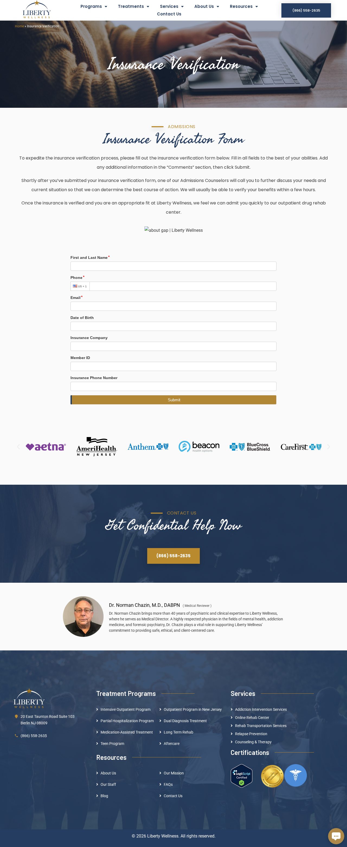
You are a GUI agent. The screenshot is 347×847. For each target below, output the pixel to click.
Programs (91, 6)
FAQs (168, 784)
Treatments (131, 6)
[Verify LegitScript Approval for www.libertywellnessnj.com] (241, 775)
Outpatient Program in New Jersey (193, 709)
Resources (241, 6)
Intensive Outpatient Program (125, 709)
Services (169, 6)
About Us (204, 6)
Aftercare (171, 743)
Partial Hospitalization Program (127, 721)
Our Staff (108, 784)
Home (19, 26)
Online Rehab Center (252, 717)
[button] (18, 446)
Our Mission (174, 773)
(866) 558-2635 (34, 736)
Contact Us (169, 14)
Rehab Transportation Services (261, 726)
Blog (104, 796)
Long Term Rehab (178, 732)
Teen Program (112, 743)
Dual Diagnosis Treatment (185, 721)
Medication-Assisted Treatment (127, 732)
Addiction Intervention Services (261, 709)
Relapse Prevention (251, 734)
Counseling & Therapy (253, 742)
